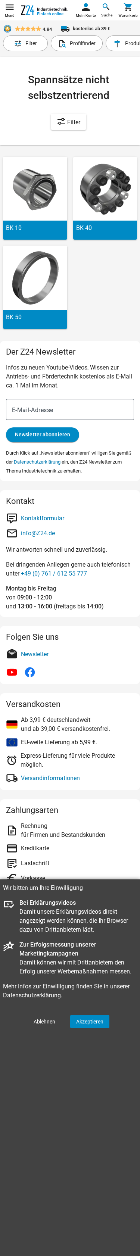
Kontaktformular (42, 518)
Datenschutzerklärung (37, 462)
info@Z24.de (38, 533)
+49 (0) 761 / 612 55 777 (54, 573)
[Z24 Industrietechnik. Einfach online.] (44, 10)
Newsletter (35, 654)
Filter (73, 122)
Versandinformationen (50, 778)
